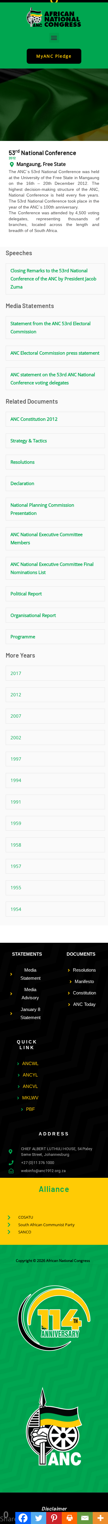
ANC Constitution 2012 (34, 419)
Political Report (26, 594)
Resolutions (22, 462)
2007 (15, 716)
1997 (15, 759)
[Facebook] (23, 1518)
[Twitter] (38, 1518)
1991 (15, 802)
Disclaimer (54, 1508)
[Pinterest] (54, 1518)
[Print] (69, 1518)
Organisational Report (33, 615)
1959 (15, 823)
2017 (15, 673)
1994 (15, 780)
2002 (15, 738)
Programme (22, 637)
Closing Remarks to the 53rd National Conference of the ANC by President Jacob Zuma (53, 278)
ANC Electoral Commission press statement (54, 353)
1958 (15, 845)
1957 (15, 866)
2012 (15, 695)
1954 (15, 909)
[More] (100, 1518)
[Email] (84, 1518)
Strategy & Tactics (28, 441)
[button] (54, 38)
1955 (15, 887)
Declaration (22, 483)
